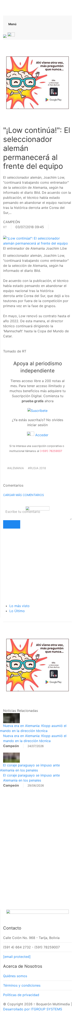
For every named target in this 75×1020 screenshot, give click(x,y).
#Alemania (15, 468)
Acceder (41, 435)
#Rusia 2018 (37, 468)
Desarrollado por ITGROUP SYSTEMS (32, 1009)
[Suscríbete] (38, 410)
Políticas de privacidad (21, 995)
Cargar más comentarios (23, 495)
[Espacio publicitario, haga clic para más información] (37, 82)
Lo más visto (19, 606)
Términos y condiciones (21, 985)
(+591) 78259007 (51, 451)
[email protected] (17, 957)
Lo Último (17, 611)
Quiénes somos (15, 976)
